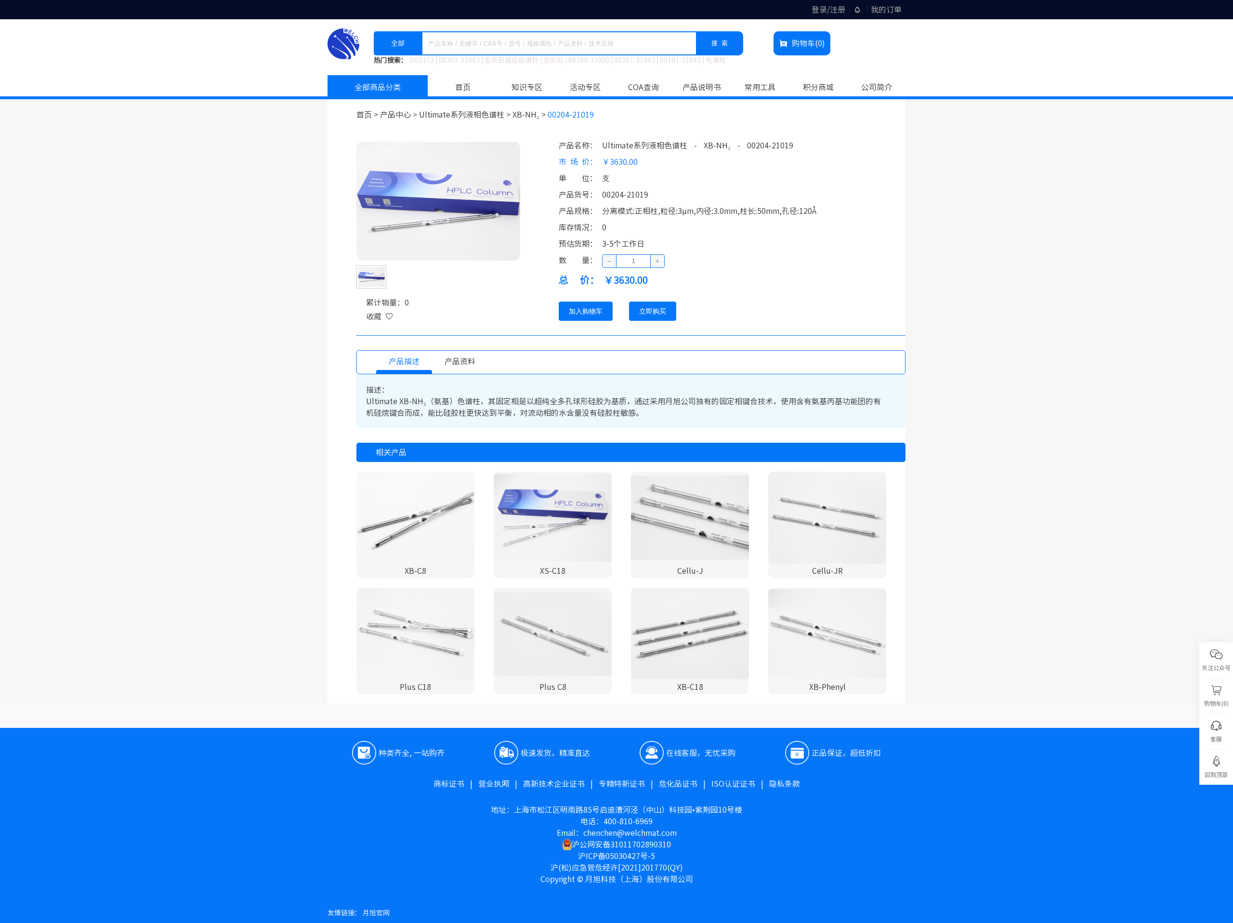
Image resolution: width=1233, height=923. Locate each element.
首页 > (368, 115)
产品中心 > (399, 115)
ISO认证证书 (740, 784)
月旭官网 (376, 913)
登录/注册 (828, 9)
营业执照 (500, 784)
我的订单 (886, 9)
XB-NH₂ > (530, 115)
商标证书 (455, 784)
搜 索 (719, 43)
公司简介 (876, 87)
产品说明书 (701, 87)
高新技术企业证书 (561, 784)
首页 (463, 87)
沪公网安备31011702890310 (621, 844)
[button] (609, 261)
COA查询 (643, 87)
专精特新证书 (629, 784)
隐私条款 (784, 784)
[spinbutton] (633, 261)
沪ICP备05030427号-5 (616, 856)
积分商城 (818, 87)
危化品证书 (685, 784)
